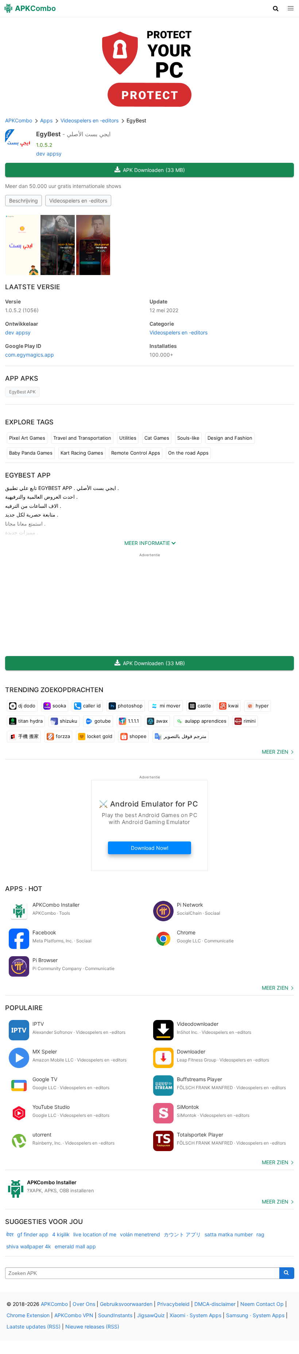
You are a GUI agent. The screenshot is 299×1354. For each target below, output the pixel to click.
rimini (250, 721)
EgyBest (48, 134)
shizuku (68, 721)
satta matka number (229, 1234)
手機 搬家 (28, 736)
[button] (276, 8)
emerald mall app (75, 1246)
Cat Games (156, 438)
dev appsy (49, 153)
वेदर (9, 1234)
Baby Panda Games (31, 453)
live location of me (94, 1234)
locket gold (99, 736)
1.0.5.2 (22, 310)
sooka (59, 706)
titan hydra (30, 721)
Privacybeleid (173, 1304)
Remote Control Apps (135, 453)
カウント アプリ (182, 1234)
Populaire (24, 1008)
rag (260, 1234)
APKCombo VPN (73, 1315)
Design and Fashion (229, 438)
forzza (63, 736)
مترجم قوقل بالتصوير (185, 736)
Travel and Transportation (82, 438)
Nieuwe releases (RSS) (92, 1326)
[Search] (286, 1273)
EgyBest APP (28, 475)
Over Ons (84, 1304)
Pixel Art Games (27, 438)
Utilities (127, 438)
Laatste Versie (32, 287)
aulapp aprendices (205, 721)
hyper (262, 706)
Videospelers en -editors (78, 200)
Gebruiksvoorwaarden (126, 1304)
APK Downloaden (154, 170)
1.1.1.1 (133, 721)
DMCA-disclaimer (215, 1304)
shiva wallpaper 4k (28, 1246)
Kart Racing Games (82, 453)
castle (204, 706)
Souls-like (188, 438)
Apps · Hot (23, 888)
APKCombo (18, 120)
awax (162, 721)
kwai (233, 706)
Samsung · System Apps (255, 1315)
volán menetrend (140, 1234)
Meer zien (275, 752)
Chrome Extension (28, 1315)
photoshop (130, 706)
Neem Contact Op (262, 1304)
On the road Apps (188, 453)
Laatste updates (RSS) (34, 1326)
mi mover (170, 706)
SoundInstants (115, 1315)
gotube (102, 721)
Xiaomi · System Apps (195, 1315)
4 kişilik (61, 1234)
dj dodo (26, 706)
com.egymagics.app (29, 355)
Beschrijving (23, 200)
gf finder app (32, 1234)
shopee (138, 736)
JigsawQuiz (151, 1315)
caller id (92, 706)
